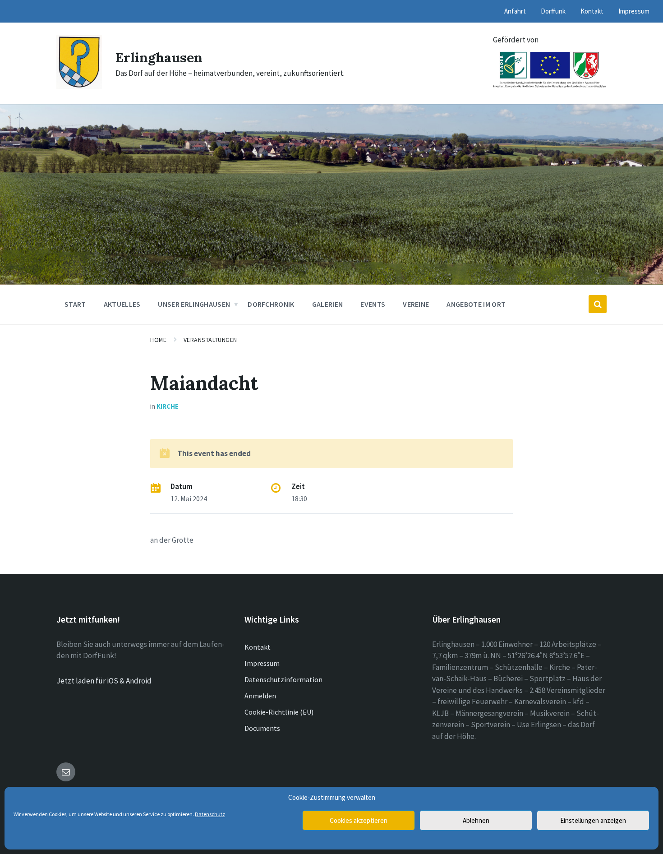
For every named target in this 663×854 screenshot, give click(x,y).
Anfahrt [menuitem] (515, 11)
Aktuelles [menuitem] (122, 304)
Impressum (262, 663)
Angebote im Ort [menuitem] (476, 304)
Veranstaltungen (210, 340)
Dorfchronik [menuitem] (271, 304)
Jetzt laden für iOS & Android (104, 681)
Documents (262, 728)
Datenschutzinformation (283, 679)
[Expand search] (598, 304)
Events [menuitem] (372, 304)
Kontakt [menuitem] (591, 11)
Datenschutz (210, 814)
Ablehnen (476, 820)
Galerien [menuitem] (327, 304)
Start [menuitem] (75, 304)
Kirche (168, 406)
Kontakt (257, 646)
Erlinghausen (159, 57)
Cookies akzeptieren (358, 820)
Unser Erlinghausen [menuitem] (194, 304)
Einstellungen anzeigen (593, 820)
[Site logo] (79, 87)
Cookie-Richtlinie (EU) (278, 711)
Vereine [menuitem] (416, 304)
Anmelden (260, 695)
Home (158, 340)
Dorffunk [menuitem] (553, 11)
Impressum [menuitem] (633, 11)
